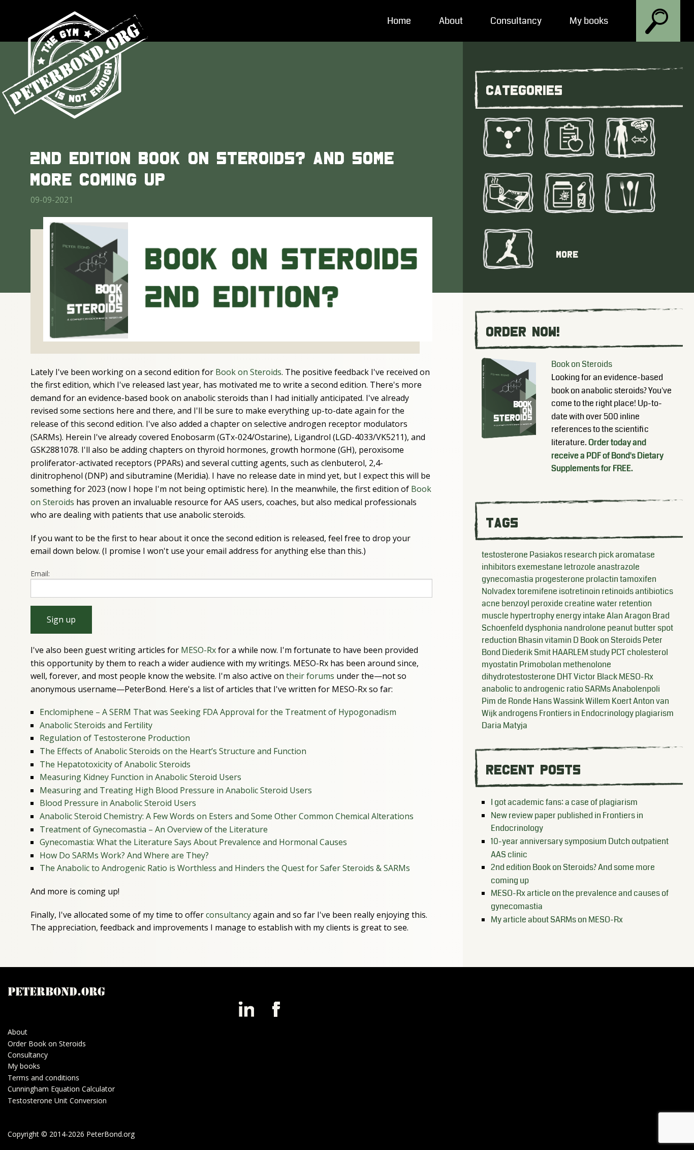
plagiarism (654, 713)
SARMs (598, 689)
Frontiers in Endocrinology (586, 713)
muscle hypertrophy (518, 615)
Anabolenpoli (636, 689)
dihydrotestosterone (518, 676)
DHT (564, 676)
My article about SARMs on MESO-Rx (557, 919)
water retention (624, 603)
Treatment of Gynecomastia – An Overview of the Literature (154, 829)
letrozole (579, 567)
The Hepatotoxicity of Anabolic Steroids (115, 764)
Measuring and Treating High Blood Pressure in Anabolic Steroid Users (176, 790)
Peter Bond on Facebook (275, 1009)
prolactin (602, 579)
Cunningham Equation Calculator (61, 1089)
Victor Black (595, 676)
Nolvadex (499, 591)
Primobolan (540, 664)
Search (658, 22)
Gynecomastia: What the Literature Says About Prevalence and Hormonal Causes (193, 842)
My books (589, 20)
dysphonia (543, 628)
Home (399, 20)
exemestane (539, 567)
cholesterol (647, 652)
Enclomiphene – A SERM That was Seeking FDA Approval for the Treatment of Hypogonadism (218, 712)
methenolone (587, 664)
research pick (589, 555)
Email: (40, 573)
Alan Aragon (629, 615)
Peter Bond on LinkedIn (246, 1009)
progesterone (559, 579)
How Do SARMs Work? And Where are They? (124, 855)
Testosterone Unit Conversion (57, 1100)
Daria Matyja (504, 725)
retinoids (618, 591)
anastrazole (618, 567)
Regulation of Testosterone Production (115, 737)
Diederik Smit (526, 652)
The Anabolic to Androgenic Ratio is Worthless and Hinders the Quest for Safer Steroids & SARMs (225, 868)
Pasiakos (545, 555)
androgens (518, 713)
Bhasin (530, 640)
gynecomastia (507, 579)
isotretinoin (579, 591)
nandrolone (585, 628)
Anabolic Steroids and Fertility (96, 725)
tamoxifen (638, 579)
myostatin (500, 664)
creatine (579, 603)
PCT (618, 652)
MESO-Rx (198, 650)
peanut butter (631, 628)
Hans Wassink (558, 701)
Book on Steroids (248, 372)
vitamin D (562, 640)
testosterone (505, 555)
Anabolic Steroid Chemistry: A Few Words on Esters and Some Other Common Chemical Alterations (227, 816)
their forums (310, 675)
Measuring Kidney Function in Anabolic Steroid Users (140, 777)
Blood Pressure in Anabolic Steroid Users (118, 803)
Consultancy (516, 20)
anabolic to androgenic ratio (532, 689)
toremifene (537, 591)
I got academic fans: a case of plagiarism (564, 802)
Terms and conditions (43, 1077)
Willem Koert (608, 701)
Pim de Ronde (506, 701)
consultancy (228, 914)
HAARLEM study (581, 652)
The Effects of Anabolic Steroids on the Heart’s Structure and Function (173, 751)
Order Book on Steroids (47, 1043)
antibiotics (654, 591)
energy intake (580, 615)
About (451, 20)
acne (491, 603)
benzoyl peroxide (532, 603)
